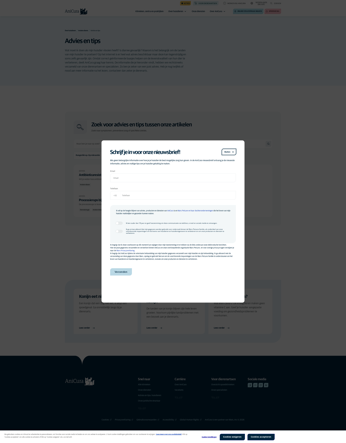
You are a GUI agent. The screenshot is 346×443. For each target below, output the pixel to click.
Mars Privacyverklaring (125, 251)
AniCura (170, 211)
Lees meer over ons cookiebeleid (169, 434)
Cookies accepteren (261, 437)
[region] (173, 436)
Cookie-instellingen (209, 437)
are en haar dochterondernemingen (199, 211)
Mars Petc (182, 211)
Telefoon (114, 188)
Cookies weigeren (232, 437)
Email (112, 171)
